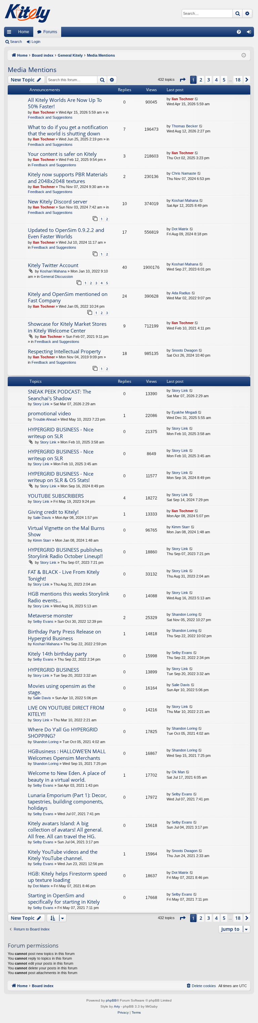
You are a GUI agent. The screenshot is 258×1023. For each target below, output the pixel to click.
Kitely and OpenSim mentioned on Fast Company (68, 297)
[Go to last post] (197, 99)
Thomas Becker (185, 126)
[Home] (27, 13)
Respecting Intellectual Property (64, 351)
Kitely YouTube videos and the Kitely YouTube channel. (62, 854)
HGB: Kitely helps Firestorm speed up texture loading (67, 876)
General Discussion (57, 277)
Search (16, 42)
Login (36, 42)
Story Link (41, 404)
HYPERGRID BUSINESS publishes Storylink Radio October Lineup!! (65, 552)
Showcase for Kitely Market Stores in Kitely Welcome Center (67, 327)
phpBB (111, 1000)
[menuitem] (239, 32)
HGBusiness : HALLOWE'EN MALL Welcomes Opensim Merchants (67, 754)
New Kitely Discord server (57, 201)
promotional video (49, 413)
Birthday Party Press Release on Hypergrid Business (64, 634)
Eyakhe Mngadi (184, 412)
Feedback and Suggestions (50, 117)
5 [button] (224, 79)
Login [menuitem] (250, 33)
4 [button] (216, 79)
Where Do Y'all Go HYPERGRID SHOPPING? (63, 732)
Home (23, 31)
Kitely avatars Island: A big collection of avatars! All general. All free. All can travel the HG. (65, 830)
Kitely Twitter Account (53, 265)
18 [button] (238, 79)
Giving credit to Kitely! (53, 511)
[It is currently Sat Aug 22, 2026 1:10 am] (244, 55)
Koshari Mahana (185, 200)
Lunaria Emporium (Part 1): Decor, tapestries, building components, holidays (67, 801)
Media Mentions (32, 69)
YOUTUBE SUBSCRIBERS (56, 495)
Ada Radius (181, 293)
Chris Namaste (184, 173)
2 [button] (201, 79)
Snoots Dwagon (185, 350)
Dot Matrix (180, 229)
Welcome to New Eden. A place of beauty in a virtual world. (66, 776)
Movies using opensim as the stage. (61, 689)
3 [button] (208, 79)
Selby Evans (43, 621)
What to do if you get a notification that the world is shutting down (68, 130)
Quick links (10, 33)
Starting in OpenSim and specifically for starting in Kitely (64, 898)
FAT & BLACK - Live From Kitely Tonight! (63, 575)
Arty (117, 1006)
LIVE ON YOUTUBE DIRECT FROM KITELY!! (66, 710)
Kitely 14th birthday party (57, 653)
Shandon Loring (184, 614)
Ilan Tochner (44, 112)
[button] (182, 80)
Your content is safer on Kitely (62, 154)
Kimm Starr (42, 540)
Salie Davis (42, 518)
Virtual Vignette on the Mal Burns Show (66, 531)
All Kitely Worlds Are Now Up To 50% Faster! (65, 103)
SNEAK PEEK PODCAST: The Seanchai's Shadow (59, 394)
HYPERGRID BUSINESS (53, 669)
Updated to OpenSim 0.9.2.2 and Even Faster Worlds (66, 233)
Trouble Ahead (44, 419)
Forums (50, 31)
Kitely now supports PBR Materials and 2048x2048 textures (68, 177)
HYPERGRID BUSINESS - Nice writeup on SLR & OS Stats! (60, 476)
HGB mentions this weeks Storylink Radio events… (68, 596)
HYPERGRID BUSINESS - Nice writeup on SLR (60, 432)
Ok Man (178, 772)
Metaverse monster (50, 615)
